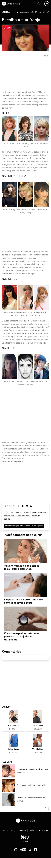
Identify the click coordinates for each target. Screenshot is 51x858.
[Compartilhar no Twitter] (40, 12)
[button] (48, 12)
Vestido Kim (37, 749)
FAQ (13, 830)
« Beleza (6, 12)
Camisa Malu (37, 725)
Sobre (5, 830)
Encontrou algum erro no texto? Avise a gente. (24, 525)
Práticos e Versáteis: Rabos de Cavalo (31, 799)
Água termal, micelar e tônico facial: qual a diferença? (21, 567)
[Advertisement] (21, 72)
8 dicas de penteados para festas (32, 785)
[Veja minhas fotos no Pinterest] (30, 849)
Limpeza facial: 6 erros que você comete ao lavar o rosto (23, 601)
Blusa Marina (13, 725)
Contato (22, 830)
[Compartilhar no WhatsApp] (32, 12)
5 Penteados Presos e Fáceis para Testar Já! (32, 771)
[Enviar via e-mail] (44, 12)
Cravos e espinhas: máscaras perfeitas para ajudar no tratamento (21, 636)
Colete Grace (13, 749)
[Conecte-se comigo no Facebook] (35, 849)
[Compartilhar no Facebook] (36, 12)
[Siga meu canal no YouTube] (23, 849)
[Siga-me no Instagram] (15, 849)
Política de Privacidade (39, 830)
